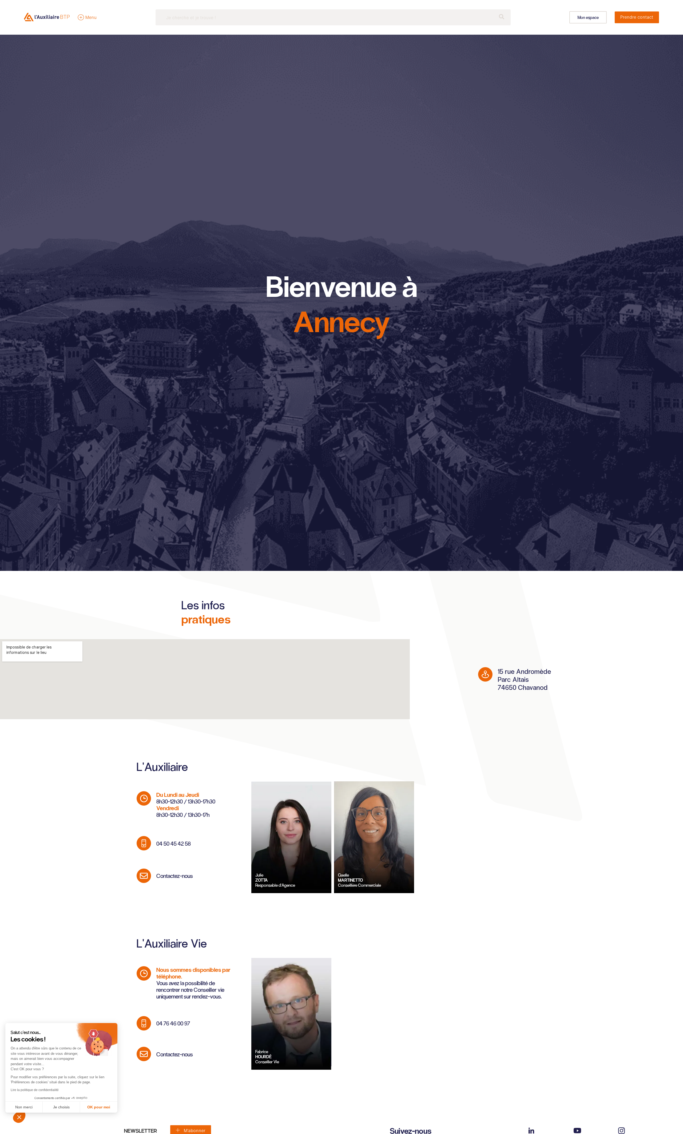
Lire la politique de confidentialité (35, 1090)
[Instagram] (621, 1130)
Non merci (24, 1107)
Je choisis (61, 1107)
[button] (19, 1117)
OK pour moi (98, 1107)
